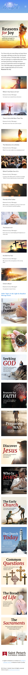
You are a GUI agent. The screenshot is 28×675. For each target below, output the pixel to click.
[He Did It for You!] (14, 246)
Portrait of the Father (9, 199)
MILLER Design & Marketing (14, 669)
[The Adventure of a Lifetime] (14, 135)
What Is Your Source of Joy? (11, 92)
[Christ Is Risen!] (14, 274)
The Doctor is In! (8, 227)
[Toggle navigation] (25, 6)
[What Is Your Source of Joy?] (14, 82)
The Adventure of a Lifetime (11, 145)
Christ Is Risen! (7, 283)
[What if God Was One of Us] (14, 162)
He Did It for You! (8, 255)
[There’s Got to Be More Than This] (14, 109)
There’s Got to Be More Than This (13, 118)
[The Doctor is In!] (14, 218)
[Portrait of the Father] (14, 190)
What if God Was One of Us (11, 171)
